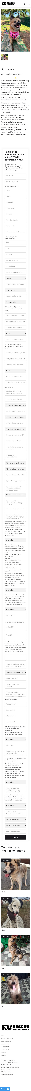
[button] (25, 4)
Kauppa (3, 1052)
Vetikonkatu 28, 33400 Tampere (6, 1071)
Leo (2, 1006)
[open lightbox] (15, 30)
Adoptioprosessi (6, 1041)
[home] (8, 4)
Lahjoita (3, 1055)
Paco (3, 968)
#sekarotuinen (16, 132)
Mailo (3, 930)
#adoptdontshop (7, 134)
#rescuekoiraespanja (8, 130)
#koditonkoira (21, 130)
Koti (2, 1035)
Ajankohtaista (5, 1047)
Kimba (3, 892)
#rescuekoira (13, 127)
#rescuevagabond (20, 134)
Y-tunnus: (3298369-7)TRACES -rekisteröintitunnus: (10, 1062)
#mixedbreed (6, 132)
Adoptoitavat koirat (7, 1038)
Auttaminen (5, 1044)
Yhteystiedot (5, 1049)
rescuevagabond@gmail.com (10, 1067)
